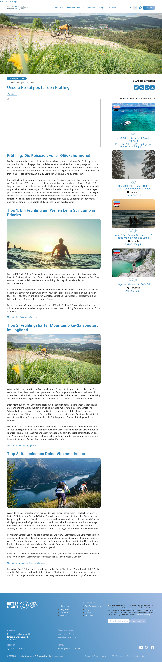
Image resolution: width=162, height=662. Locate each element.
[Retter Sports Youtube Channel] (141, 647)
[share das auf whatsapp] (147, 87)
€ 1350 (133, 244)
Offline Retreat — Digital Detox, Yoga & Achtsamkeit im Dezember (133, 187)
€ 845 (133, 290)
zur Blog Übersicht (17, 78)
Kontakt (149, 7)
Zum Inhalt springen (9, 1)
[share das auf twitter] (136, 87)
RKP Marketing (41, 656)
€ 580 (133, 195)
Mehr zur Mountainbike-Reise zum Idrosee (26, 563)
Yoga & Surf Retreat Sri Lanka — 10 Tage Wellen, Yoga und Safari (133, 236)
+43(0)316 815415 (17, 648)
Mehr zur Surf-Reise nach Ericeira (22, 317)
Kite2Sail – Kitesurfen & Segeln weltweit (133, 139)
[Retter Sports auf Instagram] (146, 647)
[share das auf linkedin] (152, 87)
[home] (17, 7)
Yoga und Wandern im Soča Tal (133, 284)
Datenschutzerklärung (142, 615)
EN (135, 7)
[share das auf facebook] (141, 87)
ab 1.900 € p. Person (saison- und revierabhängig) (133, 145)
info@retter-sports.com (70, 648)
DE (131, 7)
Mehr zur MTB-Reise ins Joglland (21, 445)
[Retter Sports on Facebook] (152, 647)
